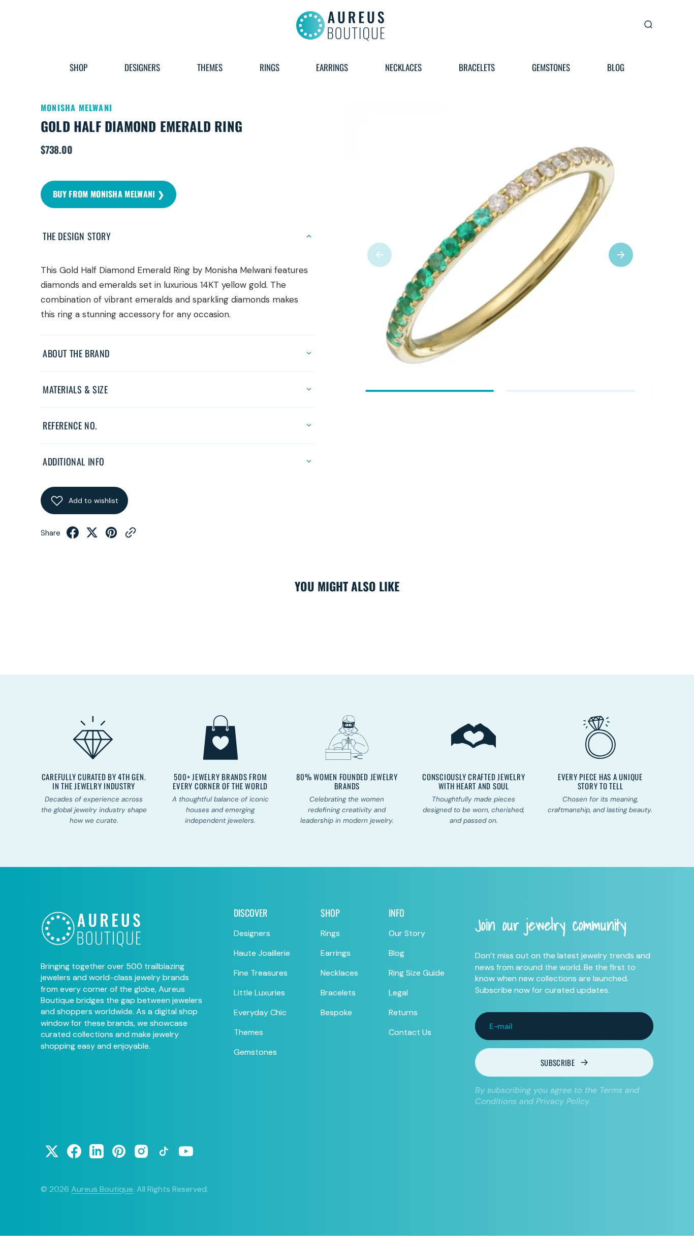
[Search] (648, 24)
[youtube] (186, 1151)
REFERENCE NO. (70, 425)
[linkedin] (96, 1151)
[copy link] (130, 535)
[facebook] (73, 535)
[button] (379, 255)
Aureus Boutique (102, 1189)
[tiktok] (163, 1151)
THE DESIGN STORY (77, 236)
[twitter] (92, 535)
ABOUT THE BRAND (76, 353)
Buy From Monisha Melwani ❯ (108, 194)
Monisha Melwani (76, 108)
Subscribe (558, 1062)
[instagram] (141, 1151)
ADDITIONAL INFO (74, 461)
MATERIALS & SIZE (75, 389)
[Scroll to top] (677, 1218)
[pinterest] (111, 535)
